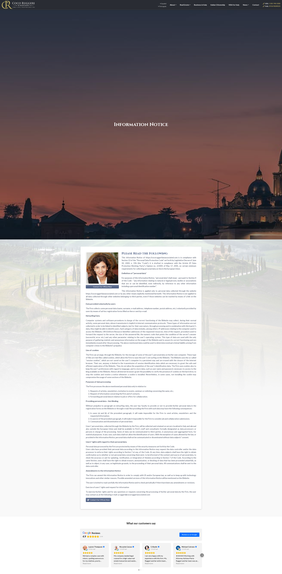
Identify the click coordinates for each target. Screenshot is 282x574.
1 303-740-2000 (272, 3)
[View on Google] (85, 548)
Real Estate (184, 5)
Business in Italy (200, 5)
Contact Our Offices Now (100, 500)
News (245, 5)
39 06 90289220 (272, 6)
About (172, 5)
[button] (80, 555)
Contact (255, 5)
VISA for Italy (234, 5)
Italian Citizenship (218, 5)
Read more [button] (87, 563)
